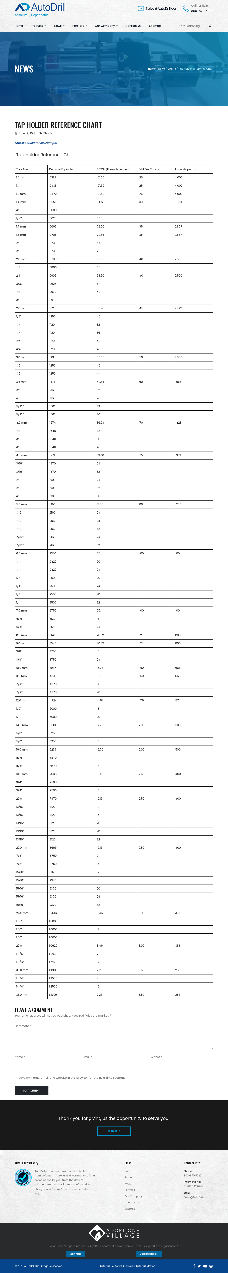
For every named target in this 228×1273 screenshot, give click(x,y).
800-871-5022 (202, 11)
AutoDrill (105, 1266)
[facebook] (194, 1266)
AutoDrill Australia (123, 1266)
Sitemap (155, 26)
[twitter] (199, 1266)
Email (87, 1057)
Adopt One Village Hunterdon (68, 1246)
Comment (23, 1026)
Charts (48, 133)
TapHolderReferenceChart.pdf (36, 143)
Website (156, 1057)
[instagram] (211, 1266)
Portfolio (78, 26)
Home (19, 26)
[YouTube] (205, 1266)
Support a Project (149, 1253)
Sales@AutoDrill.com (162, 8)
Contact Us (133, 26)
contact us (114, 1131)
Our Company (105, 26)
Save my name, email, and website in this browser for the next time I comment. (74, 1078)
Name (20, 1057)
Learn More (75, 1253)
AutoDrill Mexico (145, 1266)
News (58, 26)
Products (37, 26)
